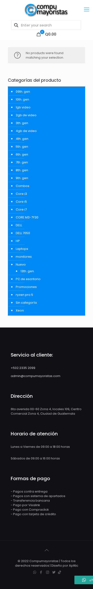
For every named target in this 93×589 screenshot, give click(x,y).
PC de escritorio (28, 279)
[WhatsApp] (34, 572)
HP (18, 241)
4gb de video (26, 131)
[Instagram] (47, 572)
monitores (24, 256)
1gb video (23, 107)
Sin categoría (26, 302)
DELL (19, 225)
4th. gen (22, 138)
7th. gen (22, 162)
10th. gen (22, 99)
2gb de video (26, 115)
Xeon (20, 310)
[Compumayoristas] (46, 9)
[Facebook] (41, 572)
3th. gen (22, 123)
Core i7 (21, 209)
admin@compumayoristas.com (35, 376)
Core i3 (21, 193)
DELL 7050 (23, 233)
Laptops (22, 249)
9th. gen (22, 178)
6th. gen (22, 154)
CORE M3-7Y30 (27, 217)
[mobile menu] (87, 9)
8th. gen (22, 170)
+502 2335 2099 (23, 368)
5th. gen (22, 146)
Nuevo (21, 264)
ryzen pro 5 (24, 294)
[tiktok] (59, 572)
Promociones (26, 287)
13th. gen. (28, 271)
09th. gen (23, 91)
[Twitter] (54, 572)
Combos (22, 186)
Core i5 (21, 201)
